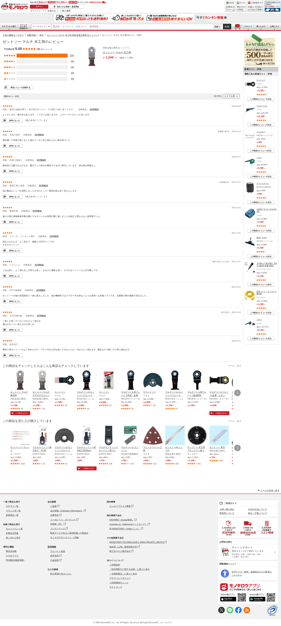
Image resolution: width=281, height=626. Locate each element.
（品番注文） (23, 26)
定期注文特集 (12, 533)
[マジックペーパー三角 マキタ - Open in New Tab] (153, 436)
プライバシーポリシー (120, 578)
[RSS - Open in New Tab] (247, 612)
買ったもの (260, 26)
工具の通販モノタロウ (13, 35)
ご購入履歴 (65, 11)
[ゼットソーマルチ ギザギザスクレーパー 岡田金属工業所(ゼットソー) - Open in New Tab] (42, 380)
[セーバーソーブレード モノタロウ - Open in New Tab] (20, 436)
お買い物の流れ (227, 509)
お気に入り (274, 26)
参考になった (14, 120)
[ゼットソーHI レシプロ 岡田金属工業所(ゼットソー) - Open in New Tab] (175, 436)
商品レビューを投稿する (20, 87)
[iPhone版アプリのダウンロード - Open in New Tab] (233, 598)
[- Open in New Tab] (229, 528)
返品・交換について (257, 513)
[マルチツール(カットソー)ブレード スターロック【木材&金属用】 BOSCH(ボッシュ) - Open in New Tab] (64, 436)
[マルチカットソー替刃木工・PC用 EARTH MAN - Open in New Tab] (42, 436)
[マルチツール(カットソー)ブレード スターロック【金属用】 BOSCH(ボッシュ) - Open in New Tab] (86, 380)
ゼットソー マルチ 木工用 (117, 52)
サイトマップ (115, 587)
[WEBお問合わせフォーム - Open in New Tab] (230, 6)
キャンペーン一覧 (14, 529)
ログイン (39, 6)
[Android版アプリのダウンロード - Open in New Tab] (263, 598)
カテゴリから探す (9, 26)
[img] (15, 6)
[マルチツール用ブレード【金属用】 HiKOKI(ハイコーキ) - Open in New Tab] (197, 380)
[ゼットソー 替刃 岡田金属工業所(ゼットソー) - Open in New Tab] (219, 436)
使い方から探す (13, 537)
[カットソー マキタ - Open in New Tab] (64, 380)
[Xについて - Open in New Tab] (221, 612)
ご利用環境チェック (118, 582)
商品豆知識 (11, 551)
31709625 (94, 109)
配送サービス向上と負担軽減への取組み (69, 533)
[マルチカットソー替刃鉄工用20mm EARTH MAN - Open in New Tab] (86, 436)
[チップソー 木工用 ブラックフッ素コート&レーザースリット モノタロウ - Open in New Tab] (197, 436)
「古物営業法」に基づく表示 (123, 574)
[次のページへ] (237, 393)
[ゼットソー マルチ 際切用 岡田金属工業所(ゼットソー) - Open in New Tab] (20, 380)
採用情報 (52, 547)
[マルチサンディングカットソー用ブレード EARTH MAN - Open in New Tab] (108, 436)
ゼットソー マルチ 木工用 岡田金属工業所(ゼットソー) (73, 35)
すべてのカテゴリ (40, 26)
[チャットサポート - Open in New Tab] (241, 6)
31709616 (39, 135)
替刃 (41, 35)
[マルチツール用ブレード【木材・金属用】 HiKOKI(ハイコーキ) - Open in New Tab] (130, 380)
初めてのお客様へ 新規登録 (68, 7)
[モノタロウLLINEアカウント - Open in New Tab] (230, 612)
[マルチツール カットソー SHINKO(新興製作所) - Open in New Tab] (130, 436)
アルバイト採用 (57, 551)
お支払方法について (257, 509)
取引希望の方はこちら (60, 574)
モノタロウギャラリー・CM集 (64, 537)
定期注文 (51, 11)
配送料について (227, 513)
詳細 (216, 27)
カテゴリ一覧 (12, 506)
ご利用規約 (114, 565)
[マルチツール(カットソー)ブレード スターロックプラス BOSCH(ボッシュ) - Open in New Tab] (175, 380)
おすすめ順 (229, 96)
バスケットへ (22, 413)
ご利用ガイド (230, 503)
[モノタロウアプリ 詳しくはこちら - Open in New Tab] (248, 586)
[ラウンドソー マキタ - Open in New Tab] (153, 380)
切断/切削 (31, 35)
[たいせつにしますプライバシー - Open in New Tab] (272, 610)
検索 (227, 26)
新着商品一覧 (12, 515)
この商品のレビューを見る (261, 99)
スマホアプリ (12, 556)
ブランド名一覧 (13, 511)
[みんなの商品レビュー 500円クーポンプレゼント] (259, 65)
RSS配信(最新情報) (15, 560)
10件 (72, 55)
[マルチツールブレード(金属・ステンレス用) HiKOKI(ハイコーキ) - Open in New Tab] (219, 380)
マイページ (35, 11)
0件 (72, 61)
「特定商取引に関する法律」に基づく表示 (129, 569)
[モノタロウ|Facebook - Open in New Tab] (238, 612)
